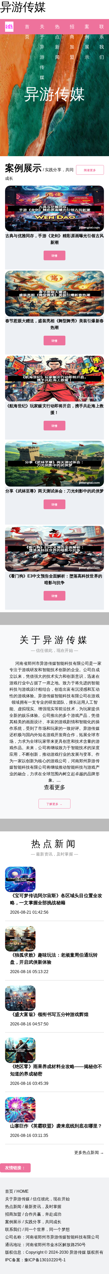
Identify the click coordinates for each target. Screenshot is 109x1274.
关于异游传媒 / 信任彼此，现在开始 (37, 1199)
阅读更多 (90, 170)
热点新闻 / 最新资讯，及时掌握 (33, 1206)
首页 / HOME (17, 1191)
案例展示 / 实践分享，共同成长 (33, 1222)
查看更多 (54, 787)
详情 (54, 255)
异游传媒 (23, 6)
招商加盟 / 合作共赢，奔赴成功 (33, 1214)
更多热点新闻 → (89, 1152)
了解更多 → (54, 803)
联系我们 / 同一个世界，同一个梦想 (37, 1229)
